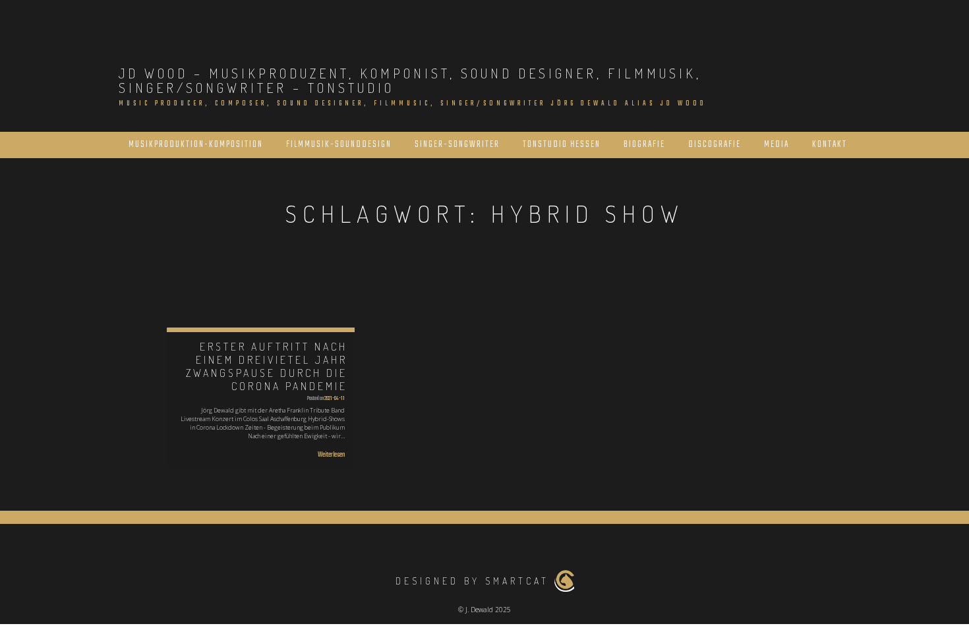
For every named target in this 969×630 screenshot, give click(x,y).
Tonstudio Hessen (562, 144)
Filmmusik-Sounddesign (339, 144)
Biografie (644, 144)
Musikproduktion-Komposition (196, 144)
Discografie (714, 144)
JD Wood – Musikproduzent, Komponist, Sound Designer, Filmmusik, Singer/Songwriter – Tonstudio (410, 80)
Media (776, 144)
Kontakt (829, 144)
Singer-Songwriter (457, 144)
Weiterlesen (331, 455)
